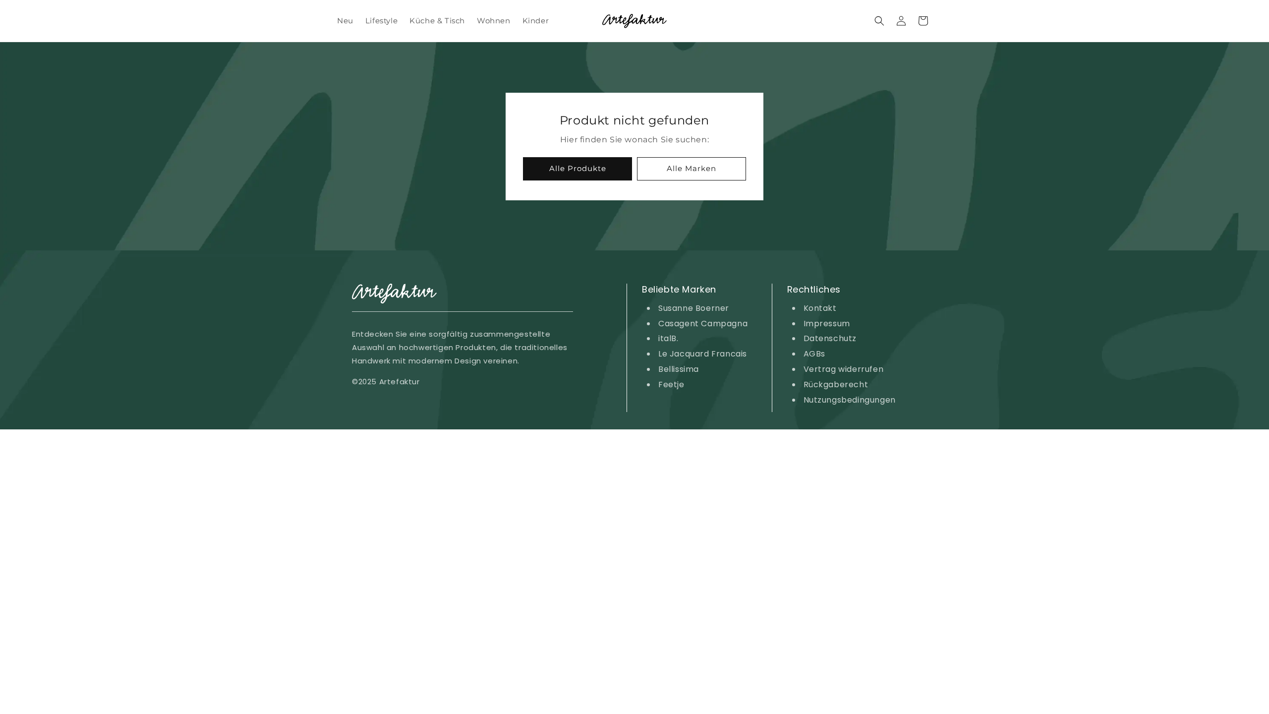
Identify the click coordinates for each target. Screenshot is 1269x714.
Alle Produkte (577, 168)
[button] (879, 21)
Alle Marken (691, 168)
